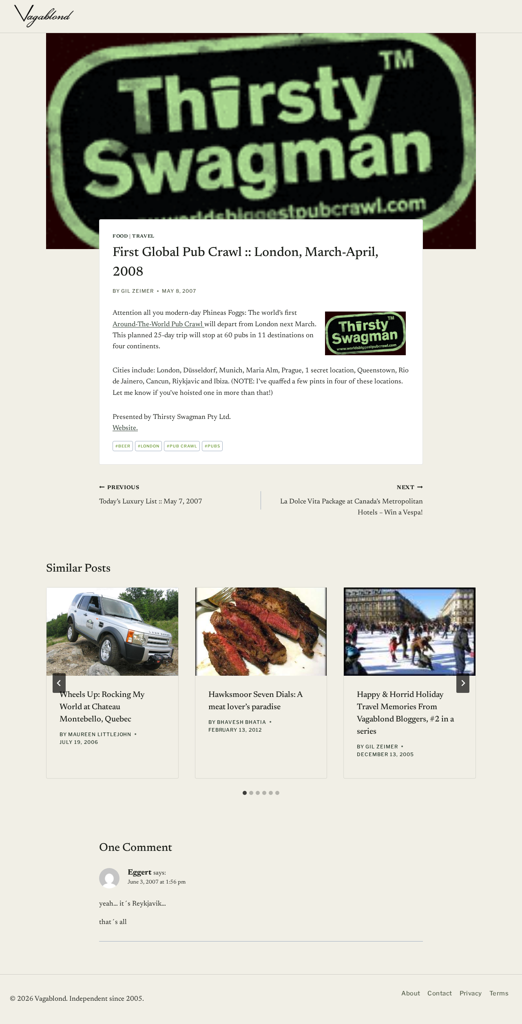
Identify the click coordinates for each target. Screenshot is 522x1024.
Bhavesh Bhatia (241, 722)
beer (122, 446)
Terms (499, 993)
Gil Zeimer (137, 291)
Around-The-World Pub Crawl (158, 324)
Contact (439, 993)
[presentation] (112, 631)
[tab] (245, 793)
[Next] (462, 683)
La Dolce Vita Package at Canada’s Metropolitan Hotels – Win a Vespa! (351, 500)
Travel (143, 236)
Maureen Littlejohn (99, 734)
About (410, 993)
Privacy (471, 993)
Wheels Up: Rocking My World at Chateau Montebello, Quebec (102, 707)
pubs (212, 446)
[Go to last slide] (59, 683)
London (148, 446)
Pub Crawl (182, 446)
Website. (125, 428)
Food (120, 236)
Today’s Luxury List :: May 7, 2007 (150, 495)
